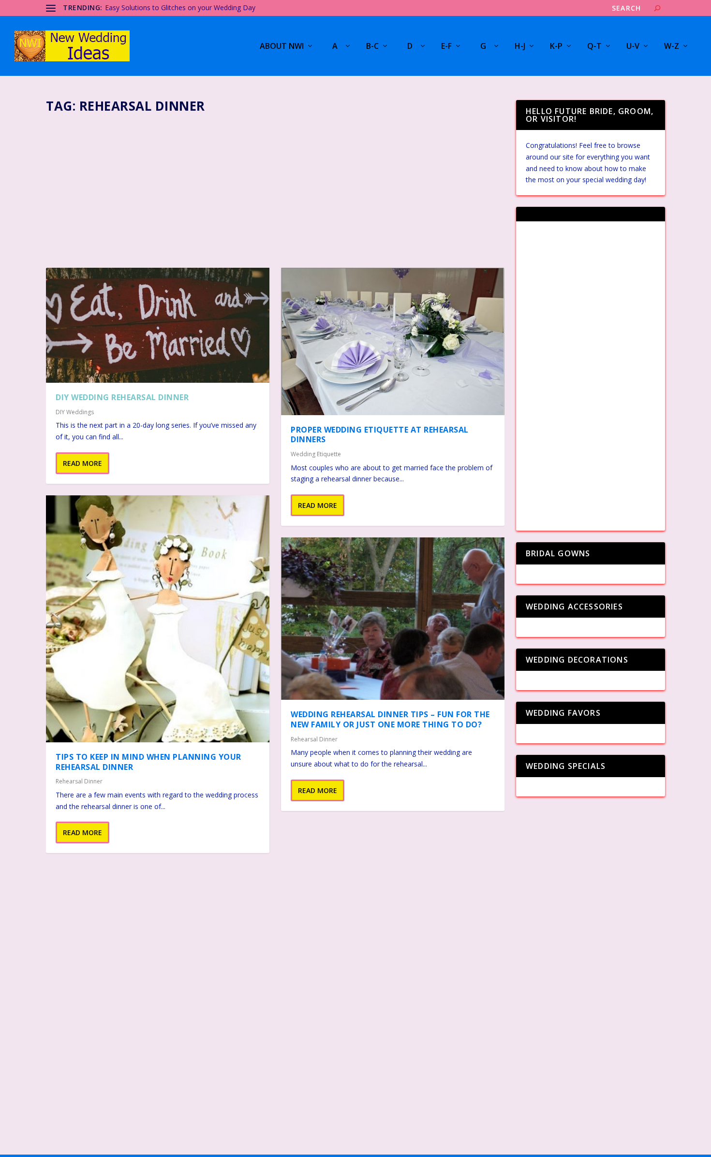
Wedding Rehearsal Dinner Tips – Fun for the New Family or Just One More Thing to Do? (390, 719)
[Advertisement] (275, 187)
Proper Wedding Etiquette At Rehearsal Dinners (380, 434)
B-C (372, 46)
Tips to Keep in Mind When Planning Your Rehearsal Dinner (148, 762)
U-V (632, 46)
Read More (82, 463)
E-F (446, 46)
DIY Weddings (75, 412)
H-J (520, 46)
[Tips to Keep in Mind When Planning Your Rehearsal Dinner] (157, 618)
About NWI (282, 46)
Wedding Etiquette (316, 454)
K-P (556, 46)
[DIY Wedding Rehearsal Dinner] (157, 325)
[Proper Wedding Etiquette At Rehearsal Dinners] (392, 341)
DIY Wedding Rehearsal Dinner (122, 397)
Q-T (594, 46)
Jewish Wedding (129, 7)
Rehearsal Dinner (79, 781)
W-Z (671, 46)
